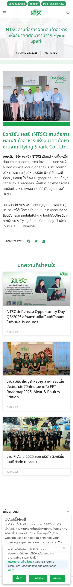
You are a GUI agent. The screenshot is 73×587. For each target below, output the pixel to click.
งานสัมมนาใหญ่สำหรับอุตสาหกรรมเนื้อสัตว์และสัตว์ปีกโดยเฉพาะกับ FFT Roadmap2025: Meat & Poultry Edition (35, 389)
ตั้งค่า (11, 570)
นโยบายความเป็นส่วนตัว (21, 562)
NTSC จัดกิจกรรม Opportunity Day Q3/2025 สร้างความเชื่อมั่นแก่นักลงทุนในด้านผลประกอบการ (36, 317)
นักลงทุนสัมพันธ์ (17, 4)
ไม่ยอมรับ (38, 578)
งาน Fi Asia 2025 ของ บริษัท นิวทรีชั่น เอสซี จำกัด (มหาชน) (35, 459)
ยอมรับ (57, 578)
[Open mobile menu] (4, 12)
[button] (29, 241)
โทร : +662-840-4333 (53, 4)
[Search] (68, 12)
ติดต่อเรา (34, 4)
